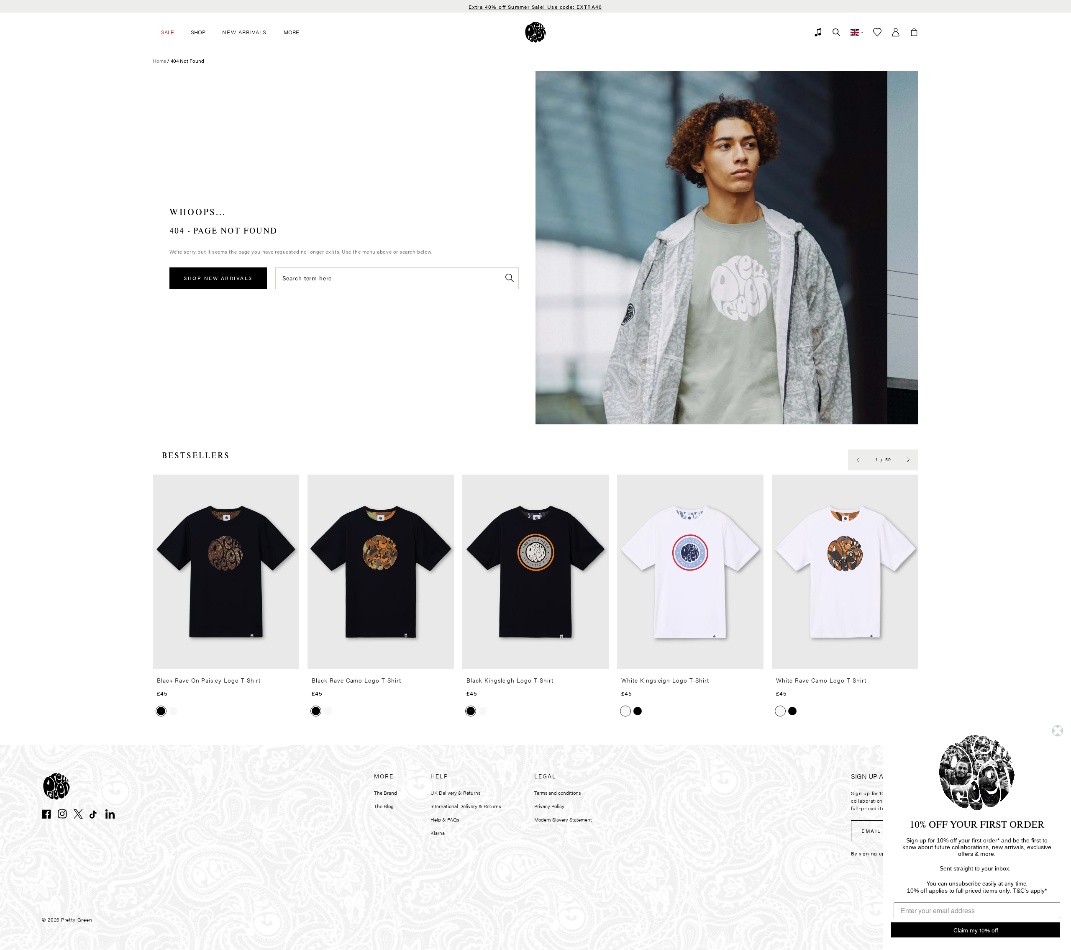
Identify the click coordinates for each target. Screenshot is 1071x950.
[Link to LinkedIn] (110, 814)
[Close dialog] (1057, 730)
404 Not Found (187, 60)
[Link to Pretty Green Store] (56, 786)
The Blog (384, 806)
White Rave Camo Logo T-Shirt (821, 680)
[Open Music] (818, 32)
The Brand (385, 792)
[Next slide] (908, 460)
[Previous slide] (858, 460)
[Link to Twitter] (78, 814)
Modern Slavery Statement (563, 819)
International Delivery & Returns (465, 806)
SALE (167, 32)
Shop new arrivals (218, 278)
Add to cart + (271, 660)
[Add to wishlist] (290, 484)
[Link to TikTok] (94, 814)
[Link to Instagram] (62, 814)
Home (159, 60)
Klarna (437, 833)
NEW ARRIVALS (244, 32)
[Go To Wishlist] (877, 32)
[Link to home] (535, 32)
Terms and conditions (557, 792)
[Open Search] (836, 32)
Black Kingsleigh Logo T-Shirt (509, 680)
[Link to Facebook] (46, 814)
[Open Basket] (914, 32)
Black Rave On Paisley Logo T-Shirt (209, 680)
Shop (198, 32)
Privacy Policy (549, 806)
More (291, 32)
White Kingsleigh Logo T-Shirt (665, 680)
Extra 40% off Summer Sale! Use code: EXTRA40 (535, 6)
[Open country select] (857, 32)
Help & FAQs (444, 819)
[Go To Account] (896, 32)
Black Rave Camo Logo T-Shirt (356, 680)
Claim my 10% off (975, 930)
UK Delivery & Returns (455, 792)
